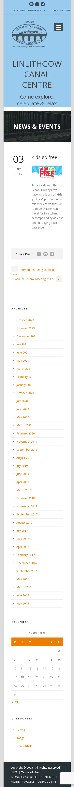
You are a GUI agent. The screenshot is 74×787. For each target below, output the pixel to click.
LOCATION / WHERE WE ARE (29, 10)
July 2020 (22, 401)
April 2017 (22, 547)
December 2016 (26, 563)
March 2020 (24, 425)
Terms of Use (30, 772)
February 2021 (25, 377)
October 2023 (25, 320)
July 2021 (22, 344)
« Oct (14, 702)
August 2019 (24, 458)
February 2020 (25, 433)
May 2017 (22, 539)
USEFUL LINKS (47, 781)
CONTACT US (49, 777)
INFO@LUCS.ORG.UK (23, 777)
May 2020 (22, 417)
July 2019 (22, 466)
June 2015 (22, 595)
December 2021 (26, 336)
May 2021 (22, 360)
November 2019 (26, 441)
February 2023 (25, 328)
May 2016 (22, 579)
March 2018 (24, 490)
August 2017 (24, 522)
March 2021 (24, 368)
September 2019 (26, 449)
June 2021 (22, 352)
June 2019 (22, 474)
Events (20, 730)
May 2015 (22, 603)
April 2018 (22, 482)
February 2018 (25, 498)
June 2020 (22, 409)
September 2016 (26, 571)
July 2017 (22, 530)
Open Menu (58, 27)
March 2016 (24, 587)
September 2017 (26, 514)
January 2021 (24, 385)
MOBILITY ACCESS (22, 781)
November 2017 (26, 506)
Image (20, 738)
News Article (24, 746)
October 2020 (25, 393)
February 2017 (25, 555)
